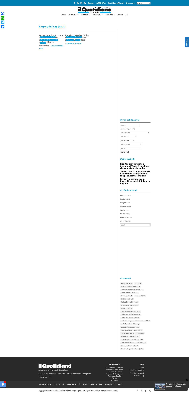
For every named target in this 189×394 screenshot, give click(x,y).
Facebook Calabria (114, 372)
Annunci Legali (126, 283)
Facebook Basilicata (114, 370)
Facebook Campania (114, 374)
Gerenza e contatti (51, 384)
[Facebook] (2, 13)
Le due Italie (127, 333)
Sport (139, 349)
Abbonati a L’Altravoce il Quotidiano (53, 370)
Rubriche (141, 342)
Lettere (140, 333)
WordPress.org (138, 376)
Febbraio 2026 (126, 218)
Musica (77, 40)
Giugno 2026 (125, 203)
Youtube (114, 380)
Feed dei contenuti (137, 370)
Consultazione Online (129, 292)
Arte (138, 283)
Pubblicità (73, 384)
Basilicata (97, 15)
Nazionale (134, 336)
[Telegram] (2, 22)
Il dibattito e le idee (129, 302)
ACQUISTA (101, 3)
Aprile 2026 (125, 210)
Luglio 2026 (125, 199)
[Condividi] (2, 26)
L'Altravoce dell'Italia (48, 37)
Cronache (126, 296)
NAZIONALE (72, 15)
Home (64, 15)
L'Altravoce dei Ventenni (131, 314)
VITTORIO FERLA (45, 46)
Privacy (110, 384)
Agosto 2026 (125, 195)
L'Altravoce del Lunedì (130, 317)
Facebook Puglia (114, 376)
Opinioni (125, 339)
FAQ (120, 384)
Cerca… (91, 3)
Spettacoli (70, 40)
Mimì (124, 336)
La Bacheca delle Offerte (130, 324)
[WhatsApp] (2, 18)
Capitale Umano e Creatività (132, 289)
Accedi (141, 367)
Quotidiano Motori (116, 3)
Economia (140, 296)
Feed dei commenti (137, 373)
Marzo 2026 (125, 214)
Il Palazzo (126, 308)
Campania (109, 15)
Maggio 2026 (125, 206)
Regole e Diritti (127, 342)
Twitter (114, 378)
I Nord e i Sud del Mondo (49, 40)
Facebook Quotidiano (114, 368)
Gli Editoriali (127, 299)
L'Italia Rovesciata (142, 321)
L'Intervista (126, 321)
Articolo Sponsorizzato (130, 286)
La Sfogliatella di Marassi (131, 330)
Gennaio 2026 (125, 221)
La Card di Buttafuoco (130, 327)
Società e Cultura (129, 346)
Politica (43, 43)
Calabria (84, 15)
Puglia (120, 15)
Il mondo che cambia (129, 305)
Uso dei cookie (92, 384)
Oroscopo (130, 3)
